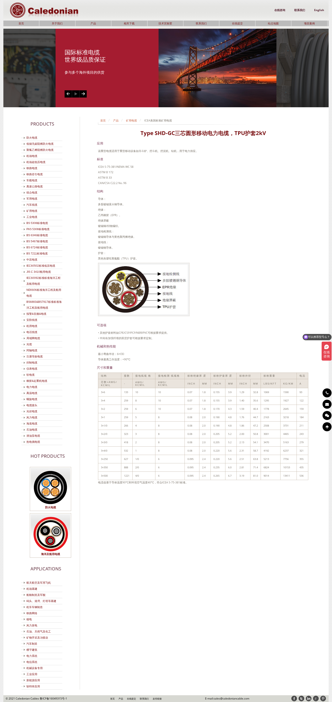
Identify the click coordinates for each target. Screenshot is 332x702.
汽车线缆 (31, 204)
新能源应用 (33, 680)
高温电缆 (31, 393)
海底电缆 (31, 423)
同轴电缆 (31, 350)
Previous (68, 94)
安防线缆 (31, 320)
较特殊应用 (33, 686)
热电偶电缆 (33, 441)
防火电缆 (31, 137)
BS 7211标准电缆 (37, 253)
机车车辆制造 (34, 607)
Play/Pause (75, 94)
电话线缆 (31, 332)
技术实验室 (165, 23)
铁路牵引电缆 (34, 174)
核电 (29, 619)
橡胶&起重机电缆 (36, 380)
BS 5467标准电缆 (37, 241)
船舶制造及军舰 (35, 595)
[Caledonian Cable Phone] (327, 392)
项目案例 (309, 23)
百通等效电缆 (34, 356)
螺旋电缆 (31, 399)
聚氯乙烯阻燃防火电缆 (40, 150)
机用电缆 (31, 326)
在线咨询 (279, 10)
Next (83, 94)
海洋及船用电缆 (50, 554)
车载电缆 (31, 180)
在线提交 (237, 23)
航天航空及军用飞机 (38, 582)
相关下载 (129, 23)
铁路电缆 (31, 168)
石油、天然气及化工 (38, 631)
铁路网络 (31, 613)
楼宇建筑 (31, 649)
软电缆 (30, 374)
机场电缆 (31, 156)
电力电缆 (31, 387)
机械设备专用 (34, 668)
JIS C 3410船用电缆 (38, 271)
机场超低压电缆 (35, 162)
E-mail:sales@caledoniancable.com (227, 698)
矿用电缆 (31, 210)
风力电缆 (31, 417)
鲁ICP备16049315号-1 (53, 698)
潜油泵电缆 (33, 435)
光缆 (29, 344)
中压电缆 (31, 259)
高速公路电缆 (34, 186)
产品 (93, 23)
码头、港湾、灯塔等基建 (41, 601)
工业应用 (31, 674)
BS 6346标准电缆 (37, 235)
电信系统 (31, 662)
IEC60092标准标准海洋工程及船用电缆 (43, 280)
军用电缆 (31, 198)
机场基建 (31, 588)
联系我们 (299, 10)
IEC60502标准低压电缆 (40, 265)
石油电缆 (31, 429)
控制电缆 (31, 362)
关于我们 (57, 23)
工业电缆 (31, 217)
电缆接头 (31, 405)
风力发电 (31, 625)
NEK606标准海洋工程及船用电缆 (43, 292)
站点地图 (273, 23)
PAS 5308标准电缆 (37, 229)
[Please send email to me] (327, 404)
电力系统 (31, 656)
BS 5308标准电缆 (37, 223)
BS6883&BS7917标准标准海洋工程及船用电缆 (44, 304)
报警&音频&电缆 (36, 313)
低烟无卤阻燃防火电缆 (40, 143)
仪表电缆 (31, 368)
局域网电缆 (33, 338)
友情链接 (157, 698)
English (319, 10)
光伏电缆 (31, 411)
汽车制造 (31, 643)
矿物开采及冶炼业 (37, 637)
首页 (21, 23)
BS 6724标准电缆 (37, 247)
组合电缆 (31, 192)
